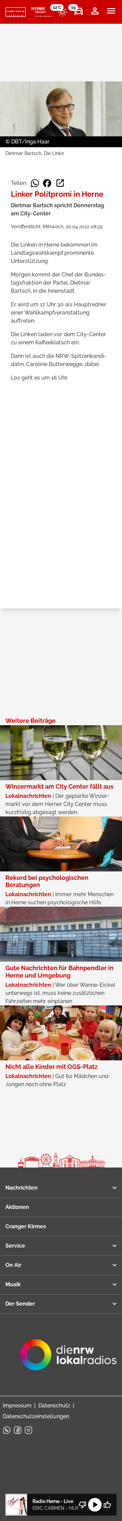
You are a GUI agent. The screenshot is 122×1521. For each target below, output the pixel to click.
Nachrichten (21, 1188)
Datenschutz (54, 1405)
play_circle (95, 1505)
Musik (13, 1284)
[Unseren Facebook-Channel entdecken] (18, 1430)
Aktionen (17, 1207)
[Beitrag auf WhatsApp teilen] (35, 183)
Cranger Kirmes (25, 1226)
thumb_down (83, 1505)
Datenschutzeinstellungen (36, 1416)
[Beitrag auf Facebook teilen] (47, 183)
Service (15, 1246)
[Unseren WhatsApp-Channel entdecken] (7, 1430)
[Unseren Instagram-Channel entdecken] (28, 1430)
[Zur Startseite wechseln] (15, 12)
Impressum (17, 1405)
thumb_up (107, 1505)
